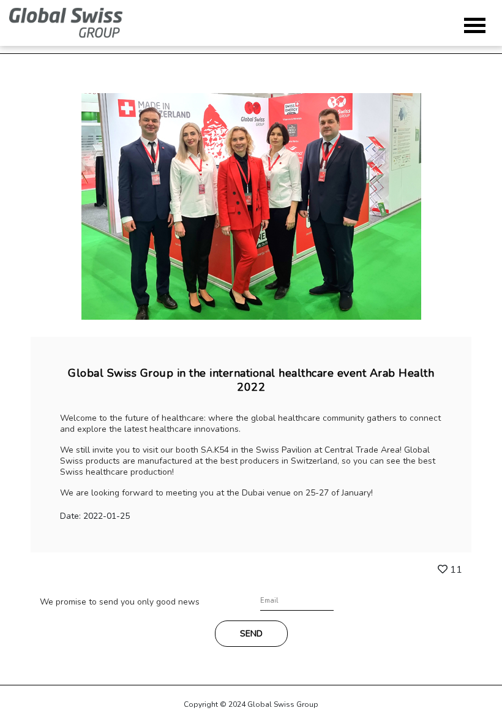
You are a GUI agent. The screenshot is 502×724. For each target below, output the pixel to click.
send (251, 633)
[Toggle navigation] (475, 25)
